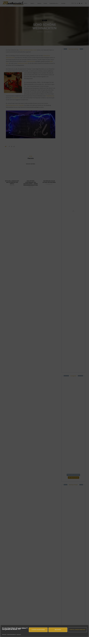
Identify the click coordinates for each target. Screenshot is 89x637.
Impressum (4, 634)
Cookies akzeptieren (38, 629)
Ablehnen (58, 629)
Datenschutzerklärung (11, 634)
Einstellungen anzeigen (77, 629)
